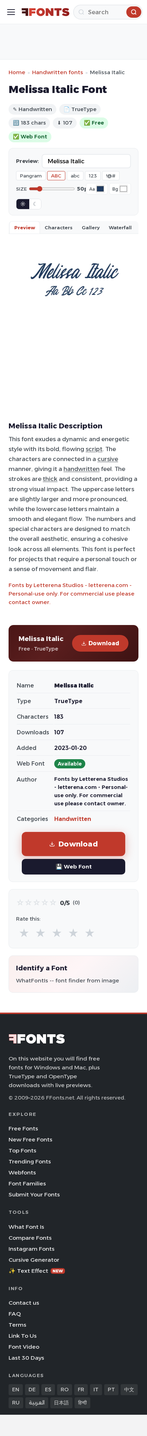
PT (111, 1389)
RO (65, 1389)
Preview (24, 227)
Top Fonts (22, 1150)
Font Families (27, 1183)
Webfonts (22, 1172)
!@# (111, 176)
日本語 (61, 1402)
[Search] (133, 12)
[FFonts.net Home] (45, 12)
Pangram (31, 176)
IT (95, 1389)
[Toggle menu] (11, 12)
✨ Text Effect (36, 1270)
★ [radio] (24, 933)
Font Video (24, 1346)
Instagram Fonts (32, 1248)
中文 (129, 1389)
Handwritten (72, 819)
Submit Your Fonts (34, 1194)
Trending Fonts (30, 1161)
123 (93, 176)
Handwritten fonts (57, 72)
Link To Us (23, 1335)
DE (32, 1389)
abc (75, 176)
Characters (58, 227)
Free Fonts (23, 1128)
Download (103, 643)
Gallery (91, 227)
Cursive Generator (34, 1259)
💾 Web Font (74, 866)
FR (81, 1389)
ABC (56, 176)
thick (50, 478)
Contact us (24, 1302)
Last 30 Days (26, 1357)
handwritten (82, 468)
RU (16, 1402)
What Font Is (26, 1226)
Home (17, 72)
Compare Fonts (30, 1237)
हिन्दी (82, 1402)
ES (48, 1389)
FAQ (15, 1313)
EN (15, 1389)
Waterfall (120, 227)
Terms (17, 1324)
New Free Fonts (30, 1139)
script (94, 449)
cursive (107, 458)
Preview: (27, 161)
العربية (37, 1402)
